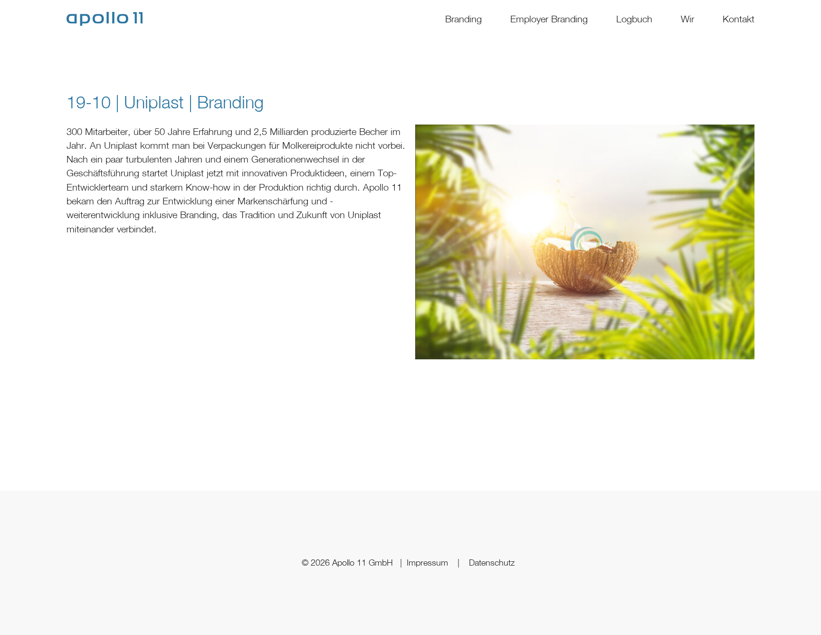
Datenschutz (492, 563)
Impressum (427, 563)
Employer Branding (549, 18)
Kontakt (738, 18)
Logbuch (634, 18)
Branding (463, 18)
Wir (687, 18)
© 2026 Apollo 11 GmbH (348, 563)
